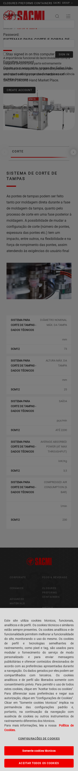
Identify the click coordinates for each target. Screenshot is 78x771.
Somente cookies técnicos (39, 750)
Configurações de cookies (39, 738)
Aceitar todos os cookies (39, 763)
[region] (39, 689)
